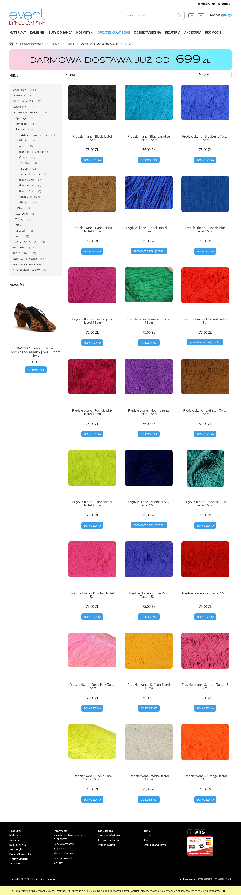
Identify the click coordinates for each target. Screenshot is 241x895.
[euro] (201, 15)
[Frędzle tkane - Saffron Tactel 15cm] (149, 656)
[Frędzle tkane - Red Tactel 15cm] (205, 565)
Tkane (21, 146)
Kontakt (148, 835)
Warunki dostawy (64, 853)
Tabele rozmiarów (64, 843)
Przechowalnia (106, 844)
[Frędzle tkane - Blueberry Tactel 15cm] (205, 108)
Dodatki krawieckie (26, 112)
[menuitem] (19, 32)
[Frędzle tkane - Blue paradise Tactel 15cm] (149, 108)
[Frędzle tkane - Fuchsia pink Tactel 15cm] (92, 382)
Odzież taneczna (24, 242)
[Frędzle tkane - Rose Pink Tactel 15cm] (92, 656)
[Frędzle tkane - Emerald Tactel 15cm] (149, 290)
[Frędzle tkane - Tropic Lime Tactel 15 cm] (92, 747)
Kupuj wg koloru (24, 259)
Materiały (19, 90)
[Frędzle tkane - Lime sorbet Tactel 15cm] (92, 473)
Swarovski (21, 213)
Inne (18, 236)
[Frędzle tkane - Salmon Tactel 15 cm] (205, 656)
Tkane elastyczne (30, 174)
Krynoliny (21, 123)
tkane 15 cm (26, 180)
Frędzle (20, 129)
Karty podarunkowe (27, 264)
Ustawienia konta (108, 839)
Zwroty (58, 862)
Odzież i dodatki (18, 858)
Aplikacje (21, 118)
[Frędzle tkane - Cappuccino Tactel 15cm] (92, 199)
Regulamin (60, 848)
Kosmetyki (19, 107)
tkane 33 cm (26, 191)
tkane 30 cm (26, 185)
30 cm (25, 168)
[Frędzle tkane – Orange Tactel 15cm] (205, 747)
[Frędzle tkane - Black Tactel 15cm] (92, 108)
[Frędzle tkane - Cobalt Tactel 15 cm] (149, 199)
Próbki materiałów (26, 270)
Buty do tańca (22, 101)
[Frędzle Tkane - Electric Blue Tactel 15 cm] (205, 199)
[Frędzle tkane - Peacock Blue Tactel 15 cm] (205, 473)
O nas (146, 839)
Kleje (18, 225)
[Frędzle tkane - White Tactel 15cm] (149, 747)
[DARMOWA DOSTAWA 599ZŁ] (120, 59)
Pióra (18, 208)
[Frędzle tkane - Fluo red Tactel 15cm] (205, 290)
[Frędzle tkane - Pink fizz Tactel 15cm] (92, 565)
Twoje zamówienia (109, 835)
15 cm (25, 163)
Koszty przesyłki (63, 857)
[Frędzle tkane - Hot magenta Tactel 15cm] (149, 382)
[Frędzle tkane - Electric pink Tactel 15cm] (92, 290)
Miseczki (20, 230)
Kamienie (18, 95)
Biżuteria (18, 247)
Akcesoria (19, 253)
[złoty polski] (192, 15)
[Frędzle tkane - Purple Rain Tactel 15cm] (149, 565)
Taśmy (19, 219)
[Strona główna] (27, 16)
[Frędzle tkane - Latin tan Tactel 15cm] (205, 382)
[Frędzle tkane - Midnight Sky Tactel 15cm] (149, 473)
